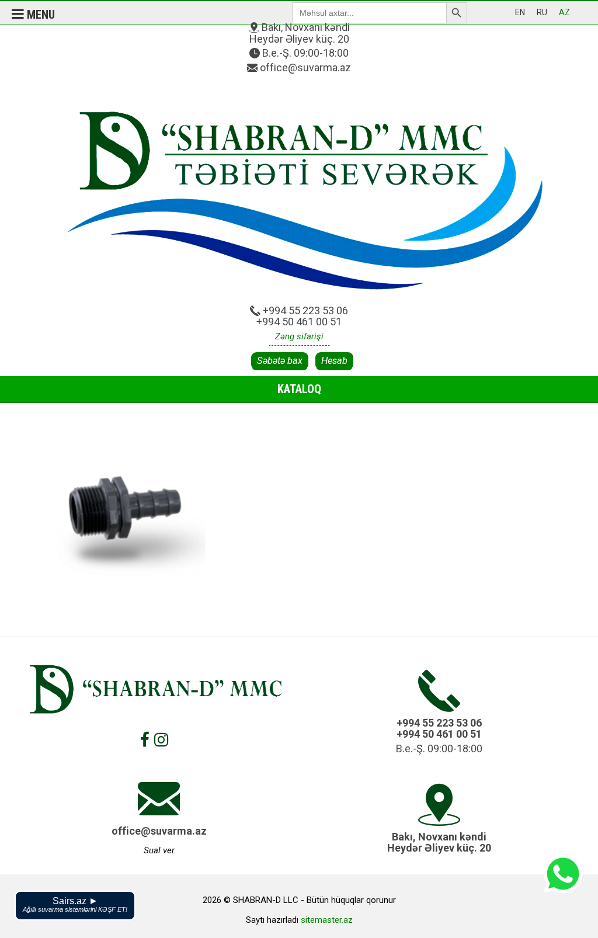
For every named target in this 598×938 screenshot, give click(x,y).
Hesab (334, 360)
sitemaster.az (327, 920)
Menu (39, 15)
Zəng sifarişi (299, 336)
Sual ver (159, 850)
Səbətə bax (280, 360)
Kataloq (299, 389)
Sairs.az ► (75, 904)
